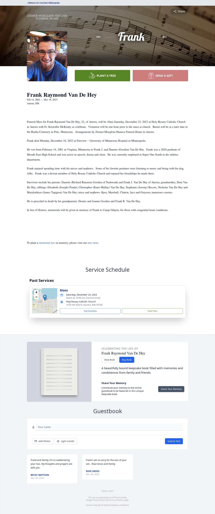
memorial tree (47, 242)
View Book (109, 359)
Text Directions (90, 311)
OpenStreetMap (111, 505)
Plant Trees (152, 311)
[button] (45, 297)
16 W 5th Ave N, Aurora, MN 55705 (84, 304)
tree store (93, 242)
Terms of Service (116, 500)
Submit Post (174, 441)
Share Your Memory (171, 389)
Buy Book (127, 359)
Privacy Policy (99, 500)
